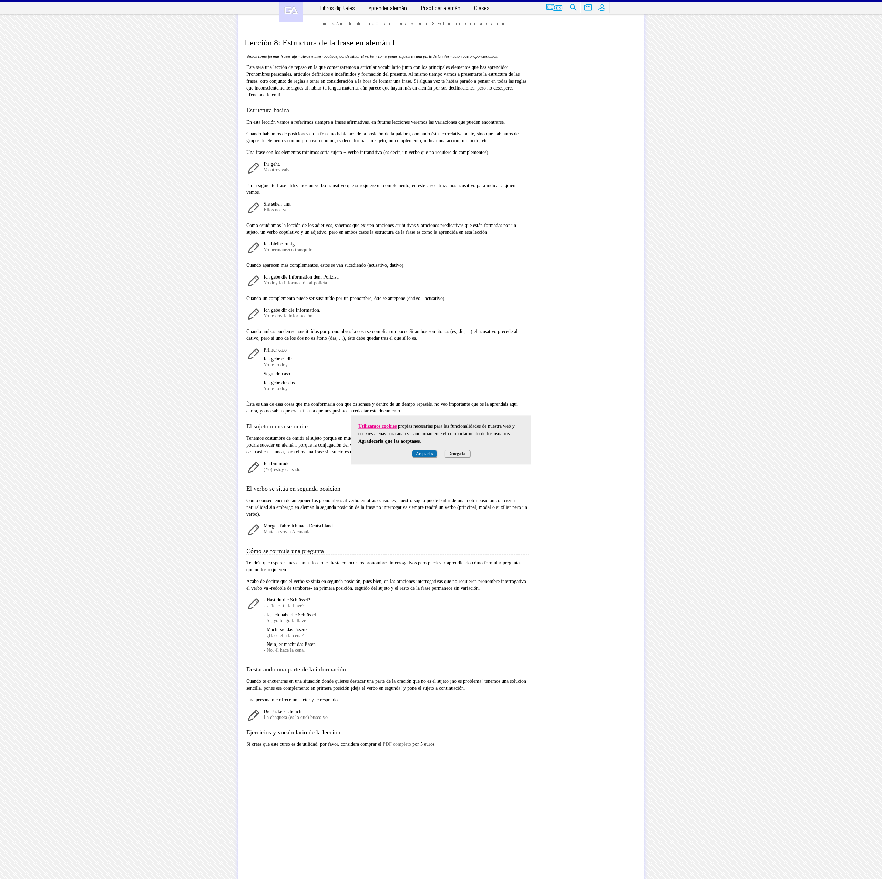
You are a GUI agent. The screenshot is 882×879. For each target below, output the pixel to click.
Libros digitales (337, 8)
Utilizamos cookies (377, 425)
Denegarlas (457, 453)
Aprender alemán (388, 8)
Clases (482, 8)
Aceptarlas (424, 453)
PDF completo (397, 744)
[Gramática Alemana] (291, 12)
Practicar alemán (440, 8)
